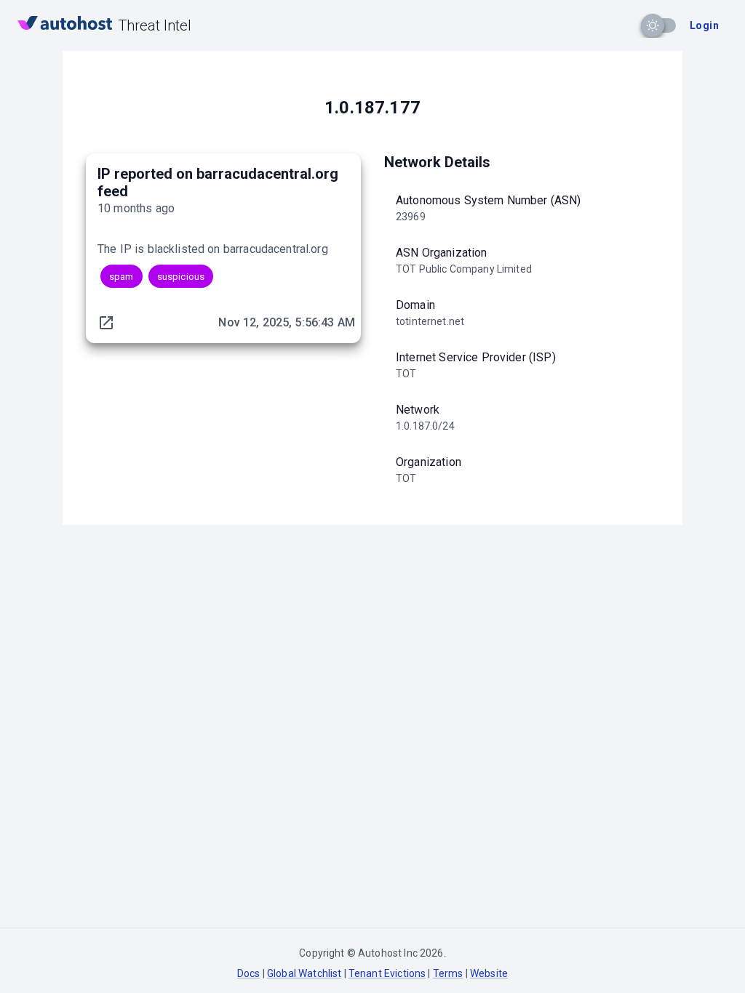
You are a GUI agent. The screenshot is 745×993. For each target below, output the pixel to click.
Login (704, 25)
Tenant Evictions (387, 973)
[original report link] (106, 322)
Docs (248, 973)
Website (489, 973)
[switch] (653, 25)
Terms (448, 973)
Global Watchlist (304, 973)
